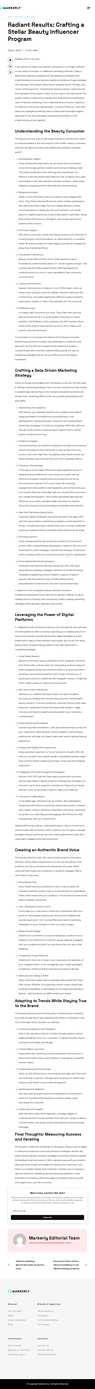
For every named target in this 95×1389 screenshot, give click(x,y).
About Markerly (45, 1311)
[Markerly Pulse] (19, 1291)
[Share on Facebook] (10, 72)
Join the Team (15, 1311)
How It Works (14, 1345)
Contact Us (43, 1345)
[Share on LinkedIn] (10, 66)
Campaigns (43, 1315)
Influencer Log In (16, 1354)
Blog (10, 1324)
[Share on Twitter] (10, 60)
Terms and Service (47, 1354)
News (10, 1315)
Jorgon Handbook (17, 1320)
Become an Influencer (19, 1350)
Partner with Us (45, 1350)
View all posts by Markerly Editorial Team (50, 1243)
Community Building (48, 1320)
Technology (43, 1324)
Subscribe (47, 1217)
